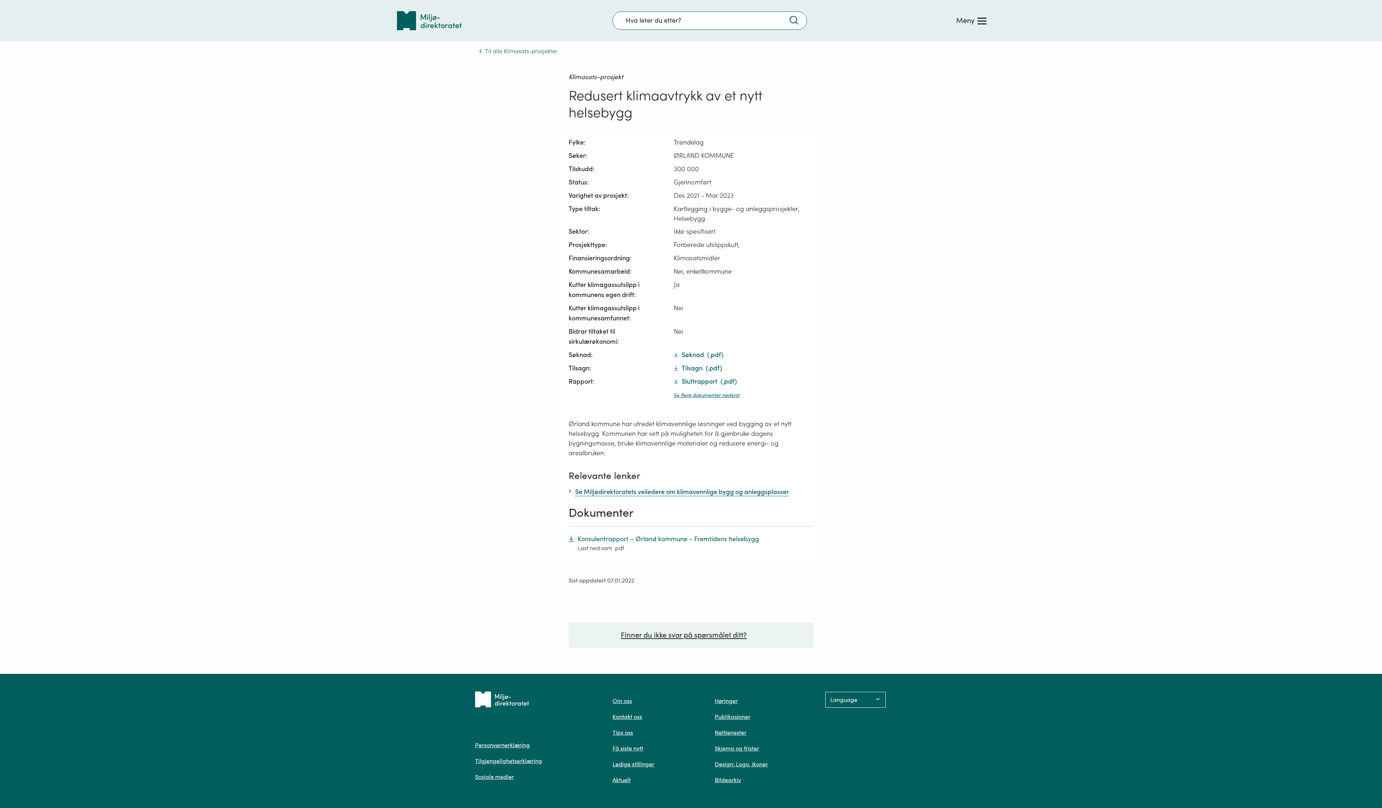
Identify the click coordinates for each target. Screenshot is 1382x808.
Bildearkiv (728, 780)
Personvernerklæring (502, 745)
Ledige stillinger (633, 764)
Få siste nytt (628, 748)
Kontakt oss (627, 716)
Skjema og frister (737, 748)
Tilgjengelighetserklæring (508, 760)
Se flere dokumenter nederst (707, 395)
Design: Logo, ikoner (741, 764)
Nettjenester (730, 732)
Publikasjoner (732, 716)
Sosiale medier (494, 776)
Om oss (622, 700)
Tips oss (623, 732)
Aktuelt (622, 780)
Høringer (726, 700)
